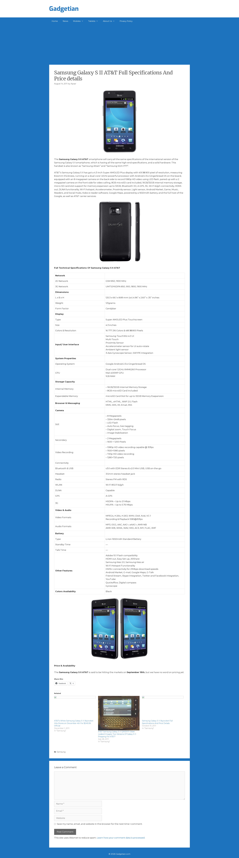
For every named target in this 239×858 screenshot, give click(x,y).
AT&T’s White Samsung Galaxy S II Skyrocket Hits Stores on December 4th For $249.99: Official (73, 723)
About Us (107, 21)
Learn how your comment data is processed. (121, 837)
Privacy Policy (126, 21)
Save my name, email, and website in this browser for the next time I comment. (99, 824)
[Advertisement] (119, 43)
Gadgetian (64, 9)
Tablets (91, 21)
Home (55, 21)
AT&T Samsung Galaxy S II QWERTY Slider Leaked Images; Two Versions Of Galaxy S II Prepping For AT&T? (117, 734)
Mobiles (77, 21)
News (65, 21)
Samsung (61, 752)
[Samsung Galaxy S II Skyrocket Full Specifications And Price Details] (162, 708)
